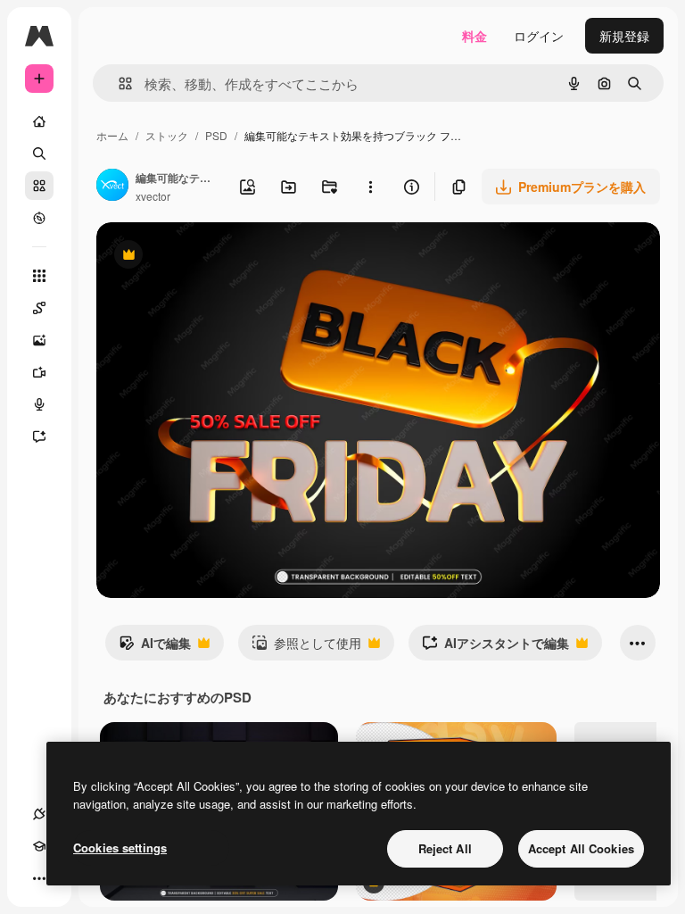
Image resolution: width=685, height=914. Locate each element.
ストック (166, 135)
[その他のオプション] (370, 186)
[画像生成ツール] (39, 340)
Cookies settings (120, 847)
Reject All (445, 848)
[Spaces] (39, 308)
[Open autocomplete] (118, 83)
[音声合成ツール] (39, 404)
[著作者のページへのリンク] (112, 186)
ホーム (112, 135)
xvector (153, 196)
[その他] (39, 878)
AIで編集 (155, 647)
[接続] (39, 814)
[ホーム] (39, 121)
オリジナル (219, 256)
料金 (474, 36)
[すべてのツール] (39, 276)
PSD (216, 135)
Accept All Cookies (581, 848)
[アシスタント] (39, 436)
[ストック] (39, 185)
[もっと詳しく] (39, 218)
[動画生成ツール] (39, 372)
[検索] (39, 153)
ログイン (539, 36)
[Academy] (39, 846)
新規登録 (624, 36)
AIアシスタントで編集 (495, 647)
